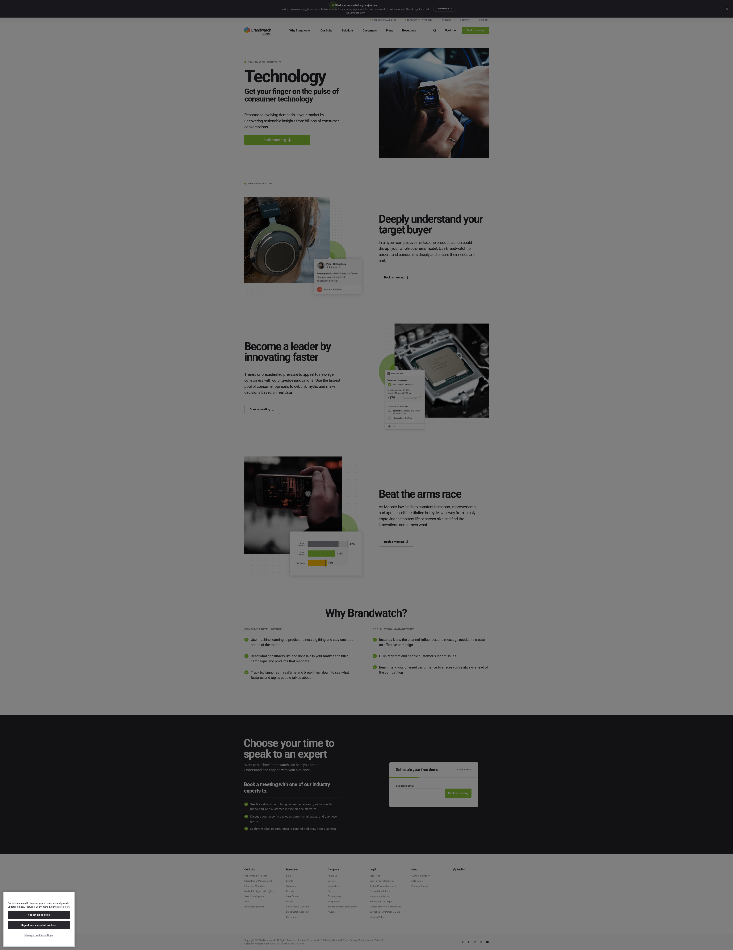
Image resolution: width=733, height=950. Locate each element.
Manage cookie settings (38, 935)
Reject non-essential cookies (38, 925)
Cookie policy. (62, 906)
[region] (39, 919)
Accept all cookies (39, 914)
